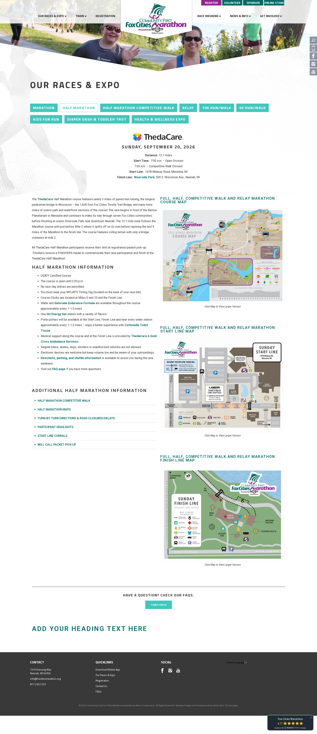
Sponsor (253, 3)
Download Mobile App (108, 669)
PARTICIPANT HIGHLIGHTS (55, 427)
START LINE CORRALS (52, 436)
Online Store (274, 3)
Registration (105, 16)
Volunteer (232, 3)
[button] (94, 400)
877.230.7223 (38, 684)
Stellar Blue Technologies (225, 705)
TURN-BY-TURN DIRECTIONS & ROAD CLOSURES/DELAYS (76, 418)
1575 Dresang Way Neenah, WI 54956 (40, 671)
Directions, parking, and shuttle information (71, 358)
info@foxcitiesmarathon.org (45, 679)
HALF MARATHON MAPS (54, 409)
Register (211, 3)
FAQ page (58, 369)
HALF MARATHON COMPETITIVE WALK (64, 400)
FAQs (98, 691)
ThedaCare (139, 336)
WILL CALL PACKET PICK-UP (57, 444)
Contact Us (101, 686)
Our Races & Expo (51, 16)
